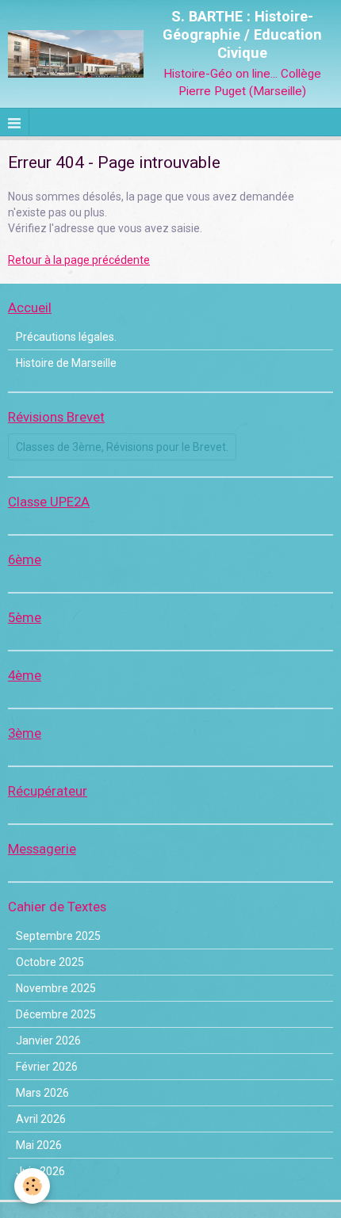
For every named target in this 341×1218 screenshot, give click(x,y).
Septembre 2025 (58, 936)
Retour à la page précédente (79, 260)
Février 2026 (47, 1066)
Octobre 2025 (50, 962)
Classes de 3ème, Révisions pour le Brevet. (122, 447)
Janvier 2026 (48, 1040)
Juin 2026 (40, 1171)
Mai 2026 (39, 1145)
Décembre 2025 (56, 1014)
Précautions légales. (66, 336)
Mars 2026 (42, 1092)
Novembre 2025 (56, 988)
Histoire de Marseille (66, 363)
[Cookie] (32, 1186)
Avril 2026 (41, 1119)
